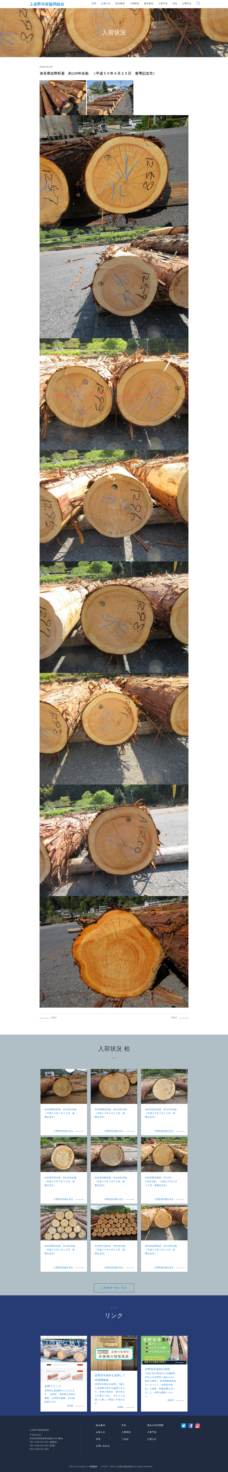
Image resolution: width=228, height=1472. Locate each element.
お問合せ (187, 3)
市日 (94, 3)
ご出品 (124, 1439)
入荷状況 (134, 3)
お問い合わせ (103, 1446)
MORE (70, 1405)
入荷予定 (163, 3)
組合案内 (120, 3)
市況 (175, 3)
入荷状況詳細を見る (63, 1131)
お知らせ (106, 3)
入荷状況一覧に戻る (114, 1287)
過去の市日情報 (155, 1425)
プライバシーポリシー (79, 1466)
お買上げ (151, 1439)
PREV (54, 1017)
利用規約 (93, 1466)
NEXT (174, 1017)
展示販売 (148, 3)
